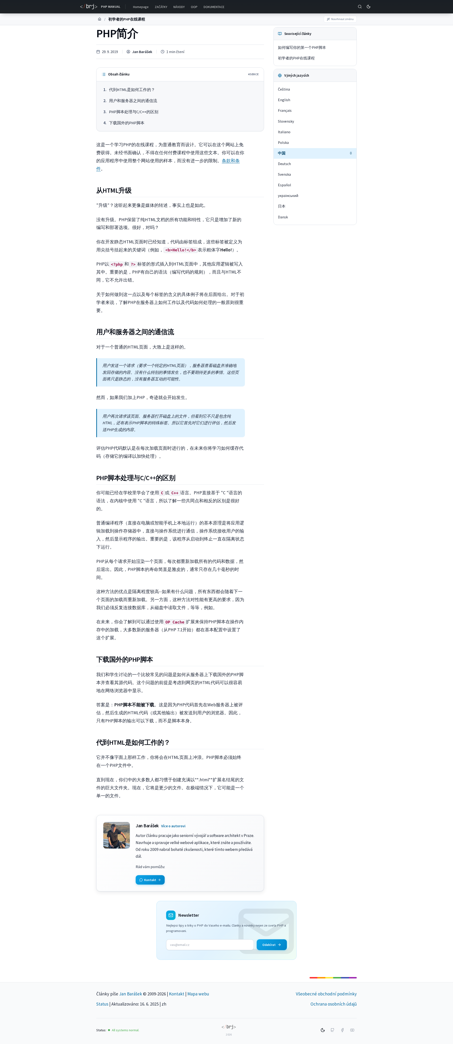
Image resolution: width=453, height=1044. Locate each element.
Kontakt (176, 994)
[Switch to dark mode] (368, 6)
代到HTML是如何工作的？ (132, 89)
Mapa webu (198, 994)
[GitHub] (332, 1030)
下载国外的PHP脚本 (126, 123)
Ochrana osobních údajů (333, 1004)
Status (102, 1004)
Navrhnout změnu (342, 19)
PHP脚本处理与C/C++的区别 (133, 111)
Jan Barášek (142, 51)
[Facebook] (342, 1030)
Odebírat (269, 945)
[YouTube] (352, 1030)
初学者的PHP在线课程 (126, 19)
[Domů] (99, 19)
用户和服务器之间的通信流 (133, 100)
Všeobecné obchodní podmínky (326, 994)
